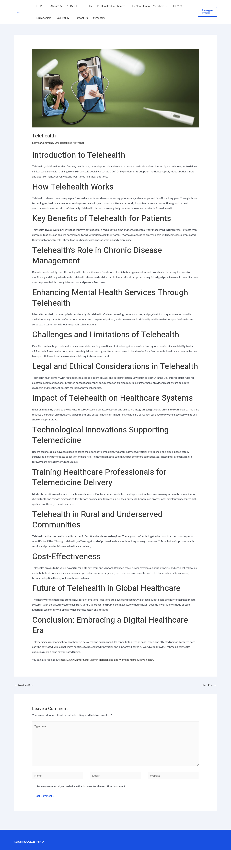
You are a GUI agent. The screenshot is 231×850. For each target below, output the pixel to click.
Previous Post (24, 685)
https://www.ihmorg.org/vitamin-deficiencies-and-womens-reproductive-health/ (107, 659)
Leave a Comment (42, 142)
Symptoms (99, 17)
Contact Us (81, 17)
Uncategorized (63, 142)
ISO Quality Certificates (111, 5)
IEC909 (177, 5)
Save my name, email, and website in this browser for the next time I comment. (81, 786)
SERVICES (73, 5)
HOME (40, 5)
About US (56, 5)
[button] (166, 6)
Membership (43, 17)
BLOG (88, 5)
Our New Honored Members (147, 5)
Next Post (209, 685)
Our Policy (63, 17)
